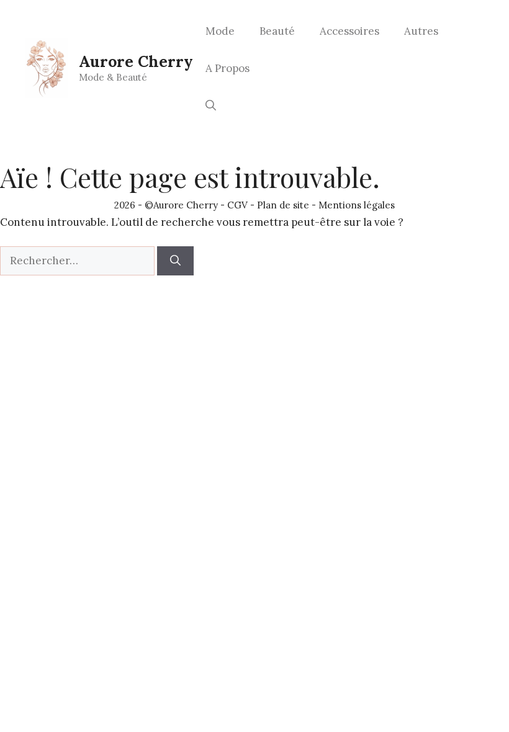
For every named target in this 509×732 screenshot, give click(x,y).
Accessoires (349, 31)
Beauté (277, 31)
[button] (210, 105)
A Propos (227, 68)
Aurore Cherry (136, 61)
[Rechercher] (175, 261)
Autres (421, 31)
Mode (220, 31)
